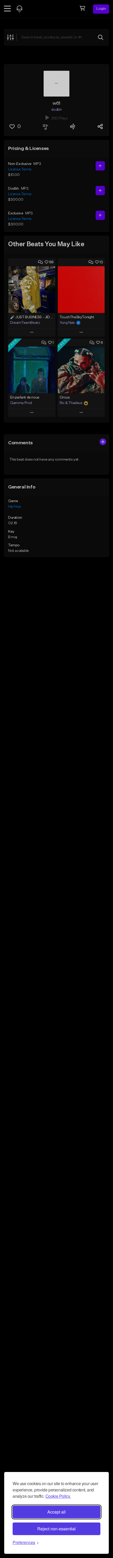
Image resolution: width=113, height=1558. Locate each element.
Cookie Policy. (58, 1496)
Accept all (56, 1512)
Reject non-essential (56, 1529)
